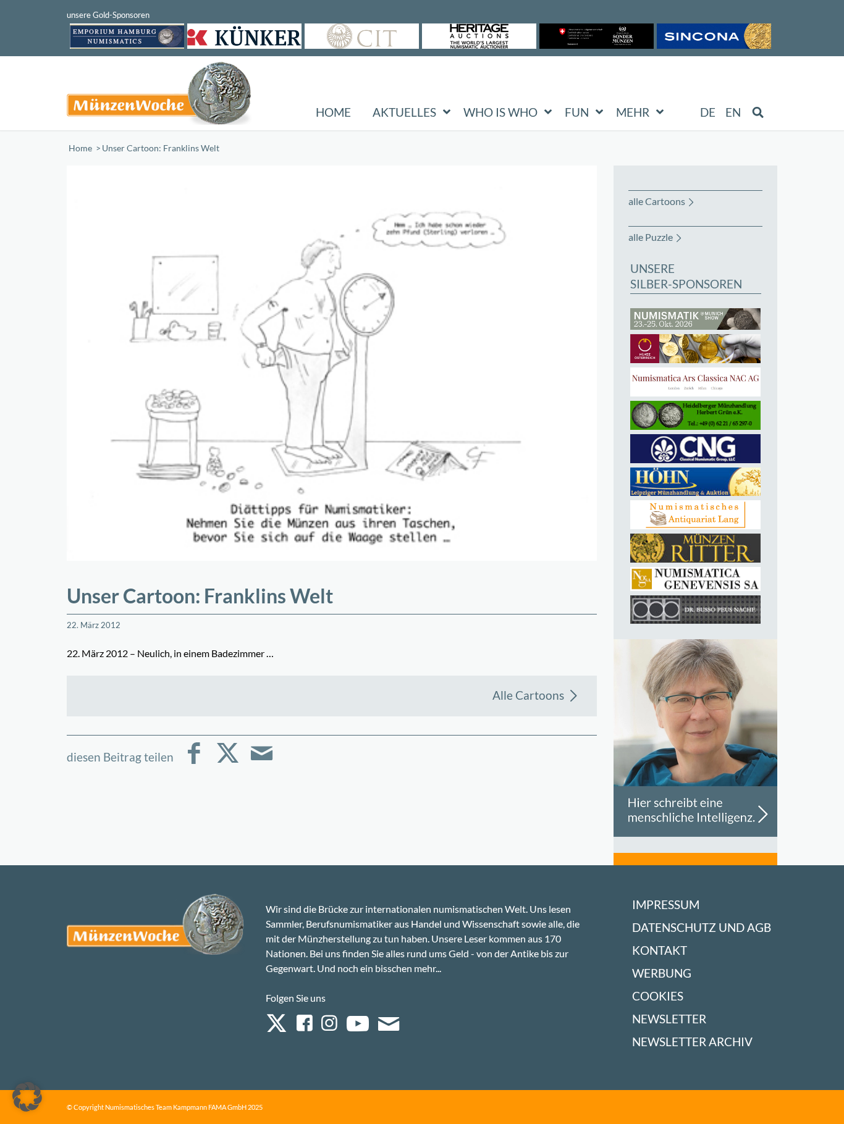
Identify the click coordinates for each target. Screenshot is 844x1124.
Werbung (661, 973)
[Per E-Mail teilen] (262, 762)
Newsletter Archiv (692, 1041)
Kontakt (659, 950)
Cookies (657, 996)
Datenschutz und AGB (701, 927)
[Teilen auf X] (228, 762)
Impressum (665, 904)
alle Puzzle (650, 237)
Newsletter (669, 1019)
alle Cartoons (656, 201)
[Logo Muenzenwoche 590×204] (159, 95)
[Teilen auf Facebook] (194, 762)
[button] (27, 1097)
